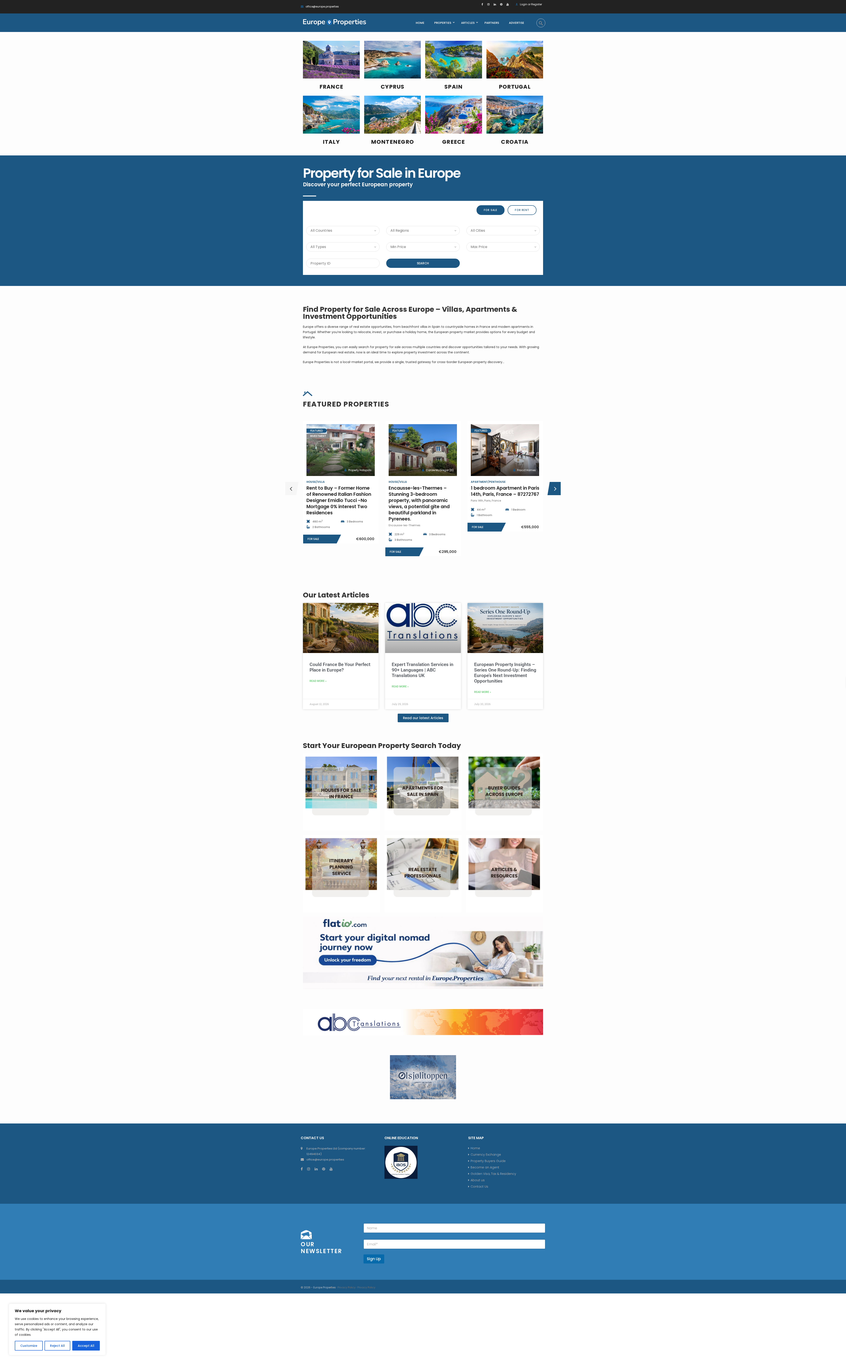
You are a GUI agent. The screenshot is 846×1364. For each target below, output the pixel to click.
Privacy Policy (347, 1287)
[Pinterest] (501, 4)
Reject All (57, 1345)
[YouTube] (507, 4)
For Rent (522, 210)
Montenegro (392, 142)
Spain (453, 87)
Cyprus (392, 87)
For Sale (490, 210)
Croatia (514, 142)
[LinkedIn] (495, 4)
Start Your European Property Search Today (382, 745)
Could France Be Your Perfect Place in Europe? (340, 667)
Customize (28, 1345)
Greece (453, 142)
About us (478, 1180)
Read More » (318, 681)
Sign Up (374, 1258)
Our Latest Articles (336, 595)
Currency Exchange (486, 1154)
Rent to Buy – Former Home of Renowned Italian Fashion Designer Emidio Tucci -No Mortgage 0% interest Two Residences (338, 500)
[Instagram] (488, 4)
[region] (57, 1329)
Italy (331, 142)
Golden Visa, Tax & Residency (493, 1174)
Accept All (86, 1345)
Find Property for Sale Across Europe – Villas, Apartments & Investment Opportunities (410, 312)
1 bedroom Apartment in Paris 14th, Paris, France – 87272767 (505, 491)
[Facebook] (482, 4)
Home (475, 1148)
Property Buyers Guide (488, 1161)
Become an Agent (485, 1167)
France (331, 87)
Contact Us (479, 1186)
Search (423, 263)
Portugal (515, 87)
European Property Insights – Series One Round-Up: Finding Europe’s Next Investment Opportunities (505, 673)
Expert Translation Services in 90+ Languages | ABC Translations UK (422, 670)
